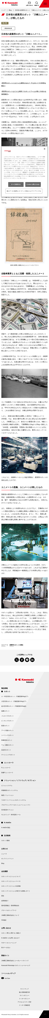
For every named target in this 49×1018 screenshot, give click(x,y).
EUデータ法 (5, 948)
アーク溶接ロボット (7, 730)
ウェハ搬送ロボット (7, 745)
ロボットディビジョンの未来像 (11, 886)
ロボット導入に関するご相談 (10, 933)
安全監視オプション (7, 810)
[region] (24, 171)
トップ (3, 10)
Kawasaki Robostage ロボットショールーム (15, 966)
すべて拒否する (16, 184)
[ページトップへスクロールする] (44, 1014)
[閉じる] (44, 148)
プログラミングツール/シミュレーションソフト (15, 805)
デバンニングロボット (8, 755)
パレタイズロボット (7, 716)
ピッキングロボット (7, 721)
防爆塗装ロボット (6, 740)
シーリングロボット (7, 735)
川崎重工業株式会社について (10, 915)
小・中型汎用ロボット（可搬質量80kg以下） (15, 696)
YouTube (5, 979)
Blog (10, 10)
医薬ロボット (5, 725)
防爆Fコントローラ (7, 772)
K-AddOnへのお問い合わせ (9, 938)
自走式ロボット (6, 750)
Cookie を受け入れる (33, 184)
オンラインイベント (7, 858)
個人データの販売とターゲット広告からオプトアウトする (24, 191)
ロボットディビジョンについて (11, 876)
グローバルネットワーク (8, 910)
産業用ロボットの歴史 (16, 645)
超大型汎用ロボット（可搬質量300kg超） (14, 706)
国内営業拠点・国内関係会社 (10, 905)
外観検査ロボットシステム (9, 790)
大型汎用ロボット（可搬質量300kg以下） (14, 701)
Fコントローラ (5, 767)
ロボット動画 (5, 840)
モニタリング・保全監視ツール (11, 814)
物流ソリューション (7, 795)
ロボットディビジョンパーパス (11, 881)
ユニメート (4, 645)
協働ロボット (5, 711)
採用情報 (4, 901)
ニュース (4, 854)
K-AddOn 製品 (5, 827)
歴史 (2, 896)
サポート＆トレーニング (8, 943)
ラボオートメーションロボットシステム (13, 800)
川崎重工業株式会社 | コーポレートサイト (14, 961)
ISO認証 (3, 920)
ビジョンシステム (6, 785)
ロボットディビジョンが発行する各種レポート (15, 891)
